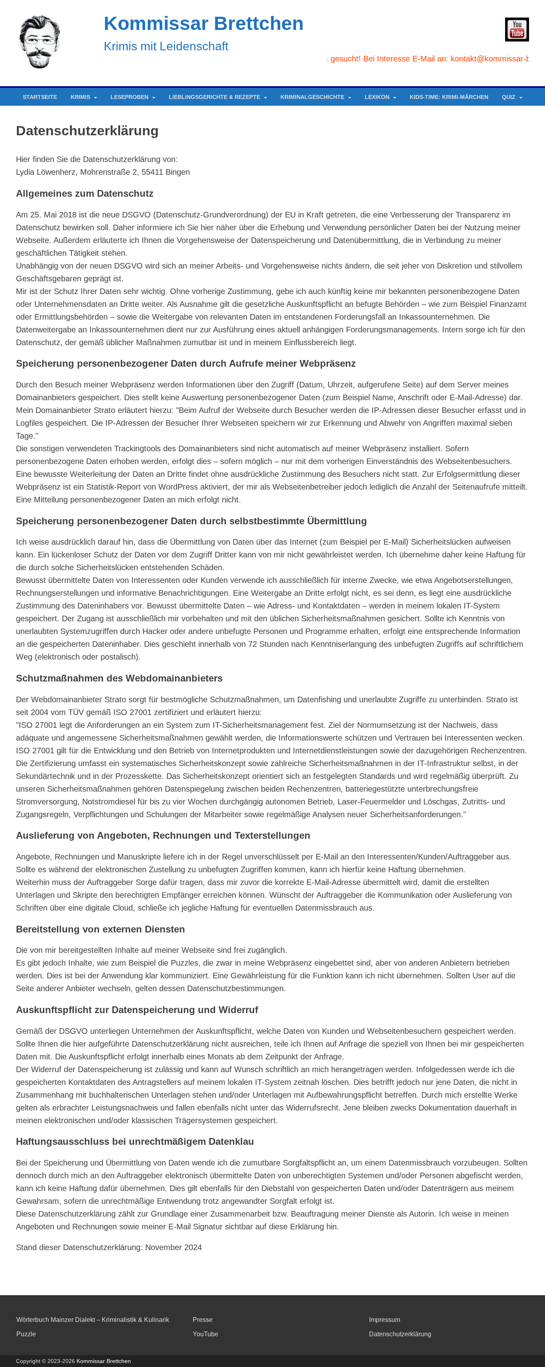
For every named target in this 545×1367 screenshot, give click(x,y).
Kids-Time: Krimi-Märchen (449, 97)
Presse (203, 1319)
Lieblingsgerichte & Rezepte (214, 97)
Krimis (80, 97)
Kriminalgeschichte (312, 97)
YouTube (205, 1334)
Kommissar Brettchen (204, 23)
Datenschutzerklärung (400, 1334)
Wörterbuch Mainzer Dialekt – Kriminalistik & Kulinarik (92, 1319)
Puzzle (26, 1334)
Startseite (40, 97)
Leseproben (129, 97)
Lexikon (377, 97)
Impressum (384, 1319)
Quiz (508, 97)
